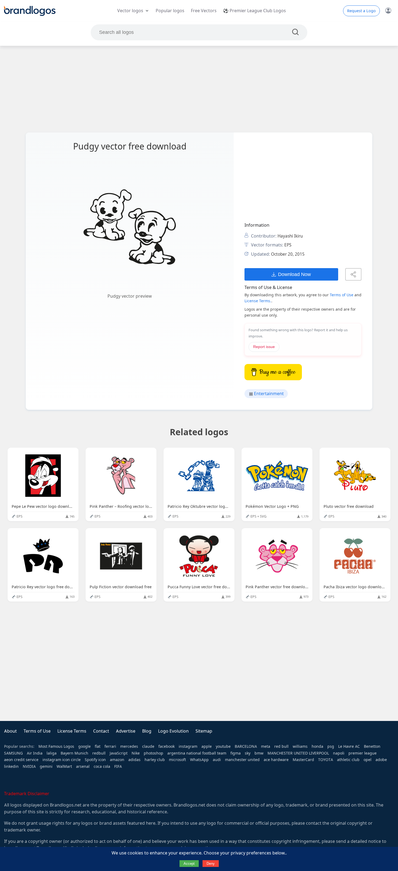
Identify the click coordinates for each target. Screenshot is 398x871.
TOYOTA (325, 759)
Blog (146, 731)
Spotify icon (95, 759)
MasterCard (303, 759)
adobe (381, 759)
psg (330, 746)
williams (300, 746)
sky (247, 753)
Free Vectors (204, 11)
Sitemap (203, 731)
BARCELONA (246, 746)
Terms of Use (341, 294)
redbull (99, 753)
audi (217, 759)
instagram (188, 746)
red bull (281, 746)
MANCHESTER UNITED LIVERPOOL (298, 753)
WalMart (64, 766)
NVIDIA (29, 766)
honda (317, 746)
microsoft (177, 759)
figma (235, 753)
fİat (97, 746)
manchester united (242, 759)
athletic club (348, 759)
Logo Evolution (173, 731)
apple (206, 746)
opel (367, 759)
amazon (117, 759)
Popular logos (170, 11)
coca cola (102, 766)
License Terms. (257, 300)
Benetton (372, 746)
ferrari (110, 746)
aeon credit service (21, 759)
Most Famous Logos (56, 746)
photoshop (153, 753)
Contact (101, 731)
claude (148, 746)
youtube (223, 746)
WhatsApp (199, 759)
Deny (211, 864)
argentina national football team (196, 753)
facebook (166, 746)
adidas (134, 759)
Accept (189, 864)
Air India (35, 753)
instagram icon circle (62, 759)
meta (265, 746)
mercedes (129, 746)
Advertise (125, 731)
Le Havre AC (349, 746)
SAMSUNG (13, 753)
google (84, 746)
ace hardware (276, 759)
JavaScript (119, 753)
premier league (362, 753)
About (10, 731)
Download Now (294, 274)
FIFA (118, 766)
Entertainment (268, 393)
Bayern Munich (74, 753)
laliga (52, 753)
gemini (46, 766)
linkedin (11, 766)
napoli (338, 753)
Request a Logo (361, 10)
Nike (136, 753)
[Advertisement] (199, 89)
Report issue (264, 347)
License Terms (71, 731)
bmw (259, 753)
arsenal (83, 766)
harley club (155, 759)
